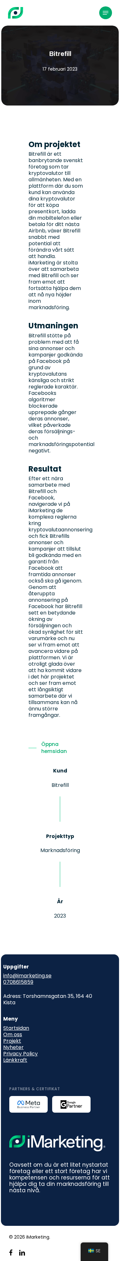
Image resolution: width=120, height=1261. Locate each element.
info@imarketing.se (27, 975)
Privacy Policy (20, 1053)
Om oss (12, 1034)
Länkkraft (15, 1060)
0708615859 (18, 982)
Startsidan (16, 1028)
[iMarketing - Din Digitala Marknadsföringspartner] (15, 13)
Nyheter (13, 1047)
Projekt (12, 1041)
